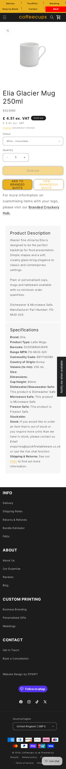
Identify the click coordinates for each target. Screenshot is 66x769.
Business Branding (15, 609)
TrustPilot (32, 3)
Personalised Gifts (14, 617)
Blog (5, 585)
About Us (9, 560)
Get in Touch (11, 650)
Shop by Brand (10, 9)
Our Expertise (12, 568)
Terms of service (24, 763)
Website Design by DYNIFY (20, 674)
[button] (5, 17)
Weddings (9, 626)
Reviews (8, 576)
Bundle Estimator (14, 528)
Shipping (7, 128)
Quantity (8, 150)
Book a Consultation (16, 658)
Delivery (10, 3)
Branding (54, 3)
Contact (33, 9)
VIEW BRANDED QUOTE (48, 185)
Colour (7, 133)
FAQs (13, 461)
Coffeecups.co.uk (31, 752)
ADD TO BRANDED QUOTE (17, 185)
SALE (55, 9)
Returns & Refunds (15, 519)
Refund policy (29, 757)
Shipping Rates (12, 511)
